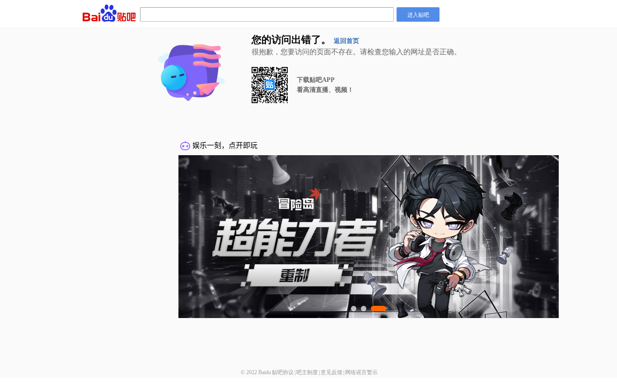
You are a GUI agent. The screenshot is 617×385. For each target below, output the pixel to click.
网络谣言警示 (361, 372)
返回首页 (346, 41)
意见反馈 (331, 372)
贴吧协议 (283, 372)
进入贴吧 (418, 14)
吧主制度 (307, 372)
